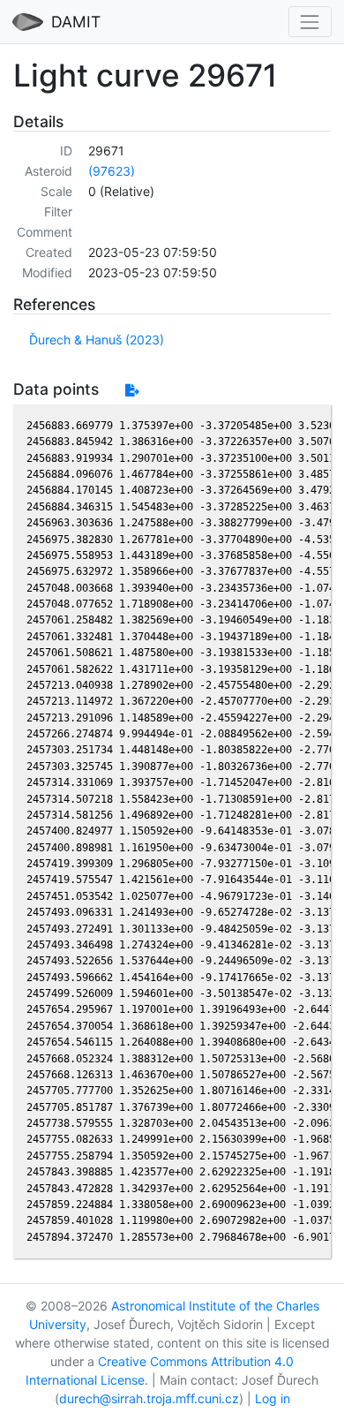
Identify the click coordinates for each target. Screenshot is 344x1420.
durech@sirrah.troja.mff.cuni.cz (149, 1398)
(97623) (111, 170)
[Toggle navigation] (310, 21)
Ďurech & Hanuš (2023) (96, 339)
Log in (272, 1398)
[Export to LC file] (132, 389)
